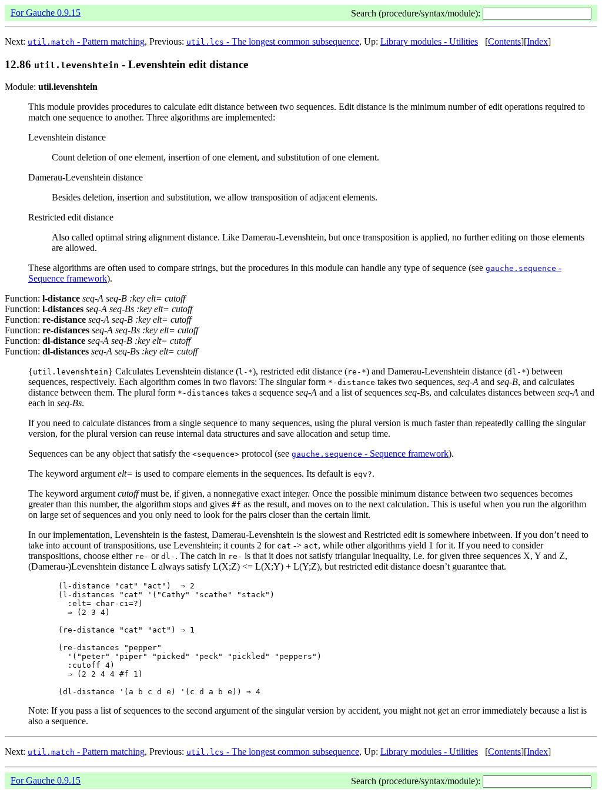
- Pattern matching (86, 41)
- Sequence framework (370, 454)
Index (537, 41)
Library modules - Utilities (429, 41)
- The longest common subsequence (272, 41)
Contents (504, 41)
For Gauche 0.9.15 (46, 13)
